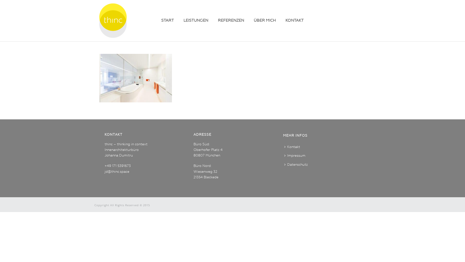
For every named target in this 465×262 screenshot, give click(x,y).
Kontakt (295, 21)
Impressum (296, 155)
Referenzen (231, 21)
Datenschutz (297, 164)
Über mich (265, 21)
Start (167, 21)
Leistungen (196, 21)
